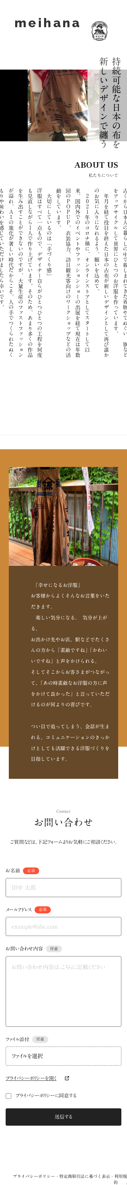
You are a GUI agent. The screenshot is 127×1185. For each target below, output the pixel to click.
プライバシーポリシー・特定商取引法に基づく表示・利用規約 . (70, 1179)
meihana (47, 31)
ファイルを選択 (27, 1056)
